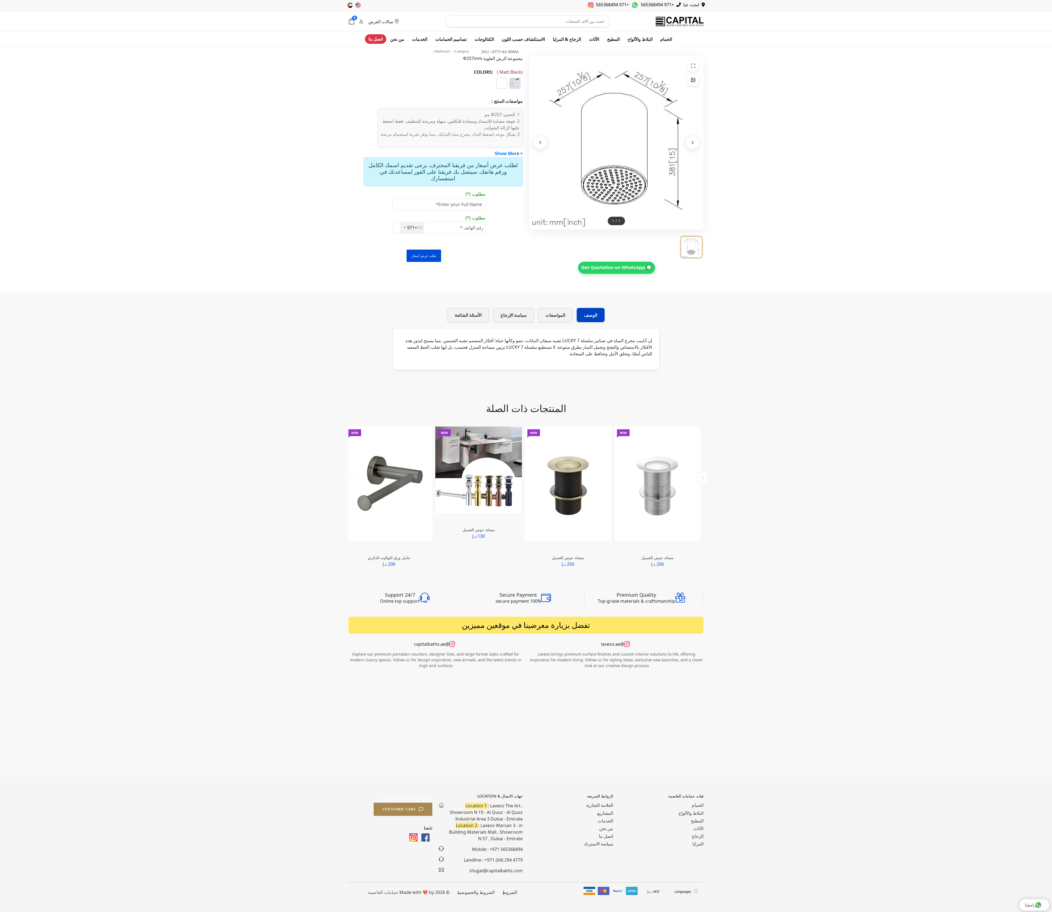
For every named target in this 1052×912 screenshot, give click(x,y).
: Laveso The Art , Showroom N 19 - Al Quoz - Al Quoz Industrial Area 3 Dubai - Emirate (486, 812)
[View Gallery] (693, 80)
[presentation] (349, 477)
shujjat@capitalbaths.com (496, 871)
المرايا (698, 844)
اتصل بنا (375, 39)
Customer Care (399, 809)
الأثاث (594, 39)
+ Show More (509, 153)
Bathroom (442, 51)
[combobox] (412, 227)
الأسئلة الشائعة (468, 315)
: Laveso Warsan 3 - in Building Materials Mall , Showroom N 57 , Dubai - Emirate (486, 832)
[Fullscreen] (693, 66)
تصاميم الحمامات (451, 39)
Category (462, 51)
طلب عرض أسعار (423, 255)
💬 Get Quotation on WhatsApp (616, 267)
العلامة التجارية (599, 805)
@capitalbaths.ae (431, 644)
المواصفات (555, 315)
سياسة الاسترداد (598, 844)
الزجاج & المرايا (567, 39)
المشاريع (605, 813)
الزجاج (698, 836)
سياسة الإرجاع (514, 315)
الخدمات (419, 39)
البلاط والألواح (640, 39)
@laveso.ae (612, 644)
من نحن (397, 39)
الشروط (509, 892)
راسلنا (1030, 905)
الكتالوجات (484, 39)
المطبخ (613, 39)
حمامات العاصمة (383, 892)
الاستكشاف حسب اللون (523, 39)
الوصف (590, 315)
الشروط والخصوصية (475, 892)
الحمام (666, 39)
